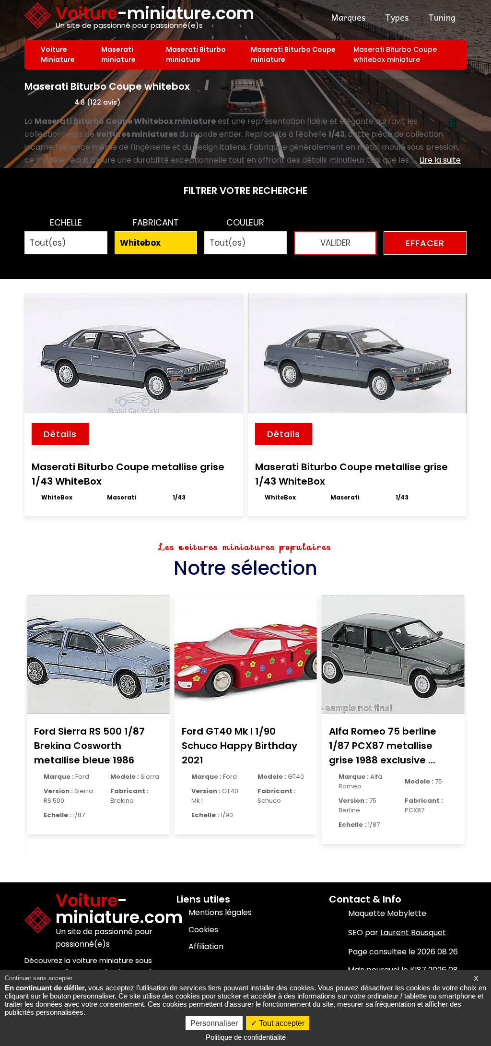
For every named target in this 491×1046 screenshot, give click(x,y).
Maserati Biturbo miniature (196, 54)
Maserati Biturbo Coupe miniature (293, 54)
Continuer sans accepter (38, 978)
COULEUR (245, 222)
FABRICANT (156, 222)
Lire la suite (440, 160)
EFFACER (425, 243)
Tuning (442, 17)
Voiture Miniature (58, 54)
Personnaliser (214, 1023)
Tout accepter (280, 1023)
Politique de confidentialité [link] (246, 1037)
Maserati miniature (118, 54)
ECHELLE (66, 222)
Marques (348, 17)
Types (397, 17)
